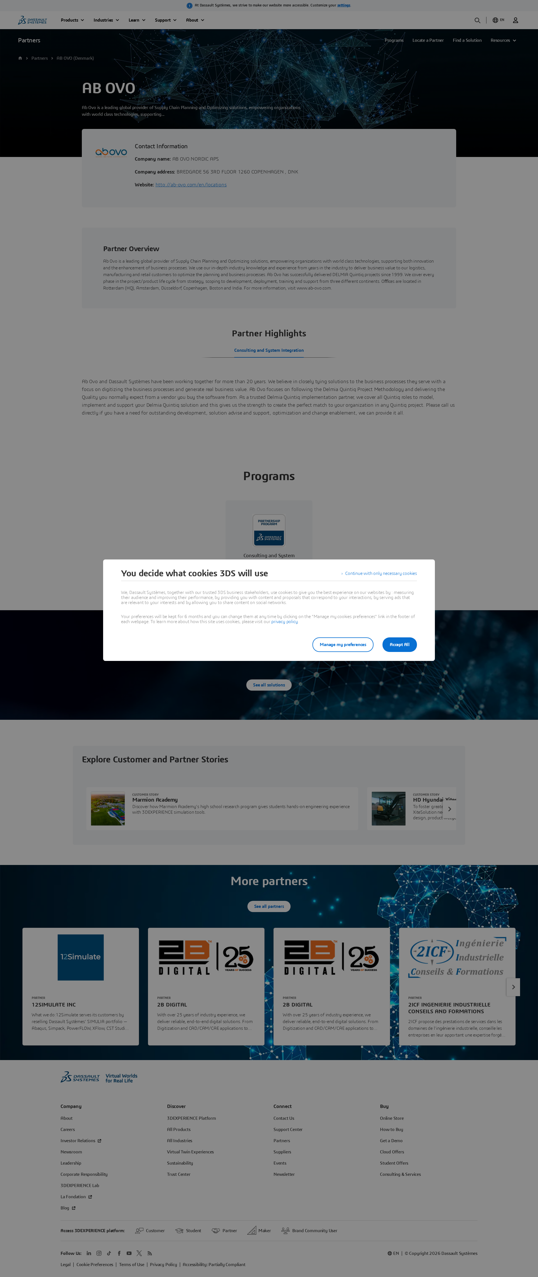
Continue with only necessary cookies (381, 573)
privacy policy (284, 621)
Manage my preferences (343, 644)
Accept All (400, 644)
